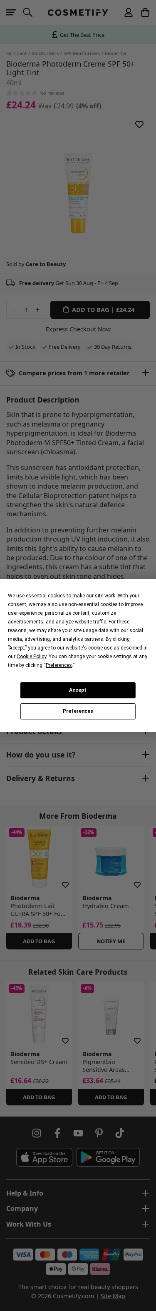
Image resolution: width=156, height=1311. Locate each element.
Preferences (78, 711)
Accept (78, 690)
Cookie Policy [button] (31, 656)
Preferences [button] (59, 665)
